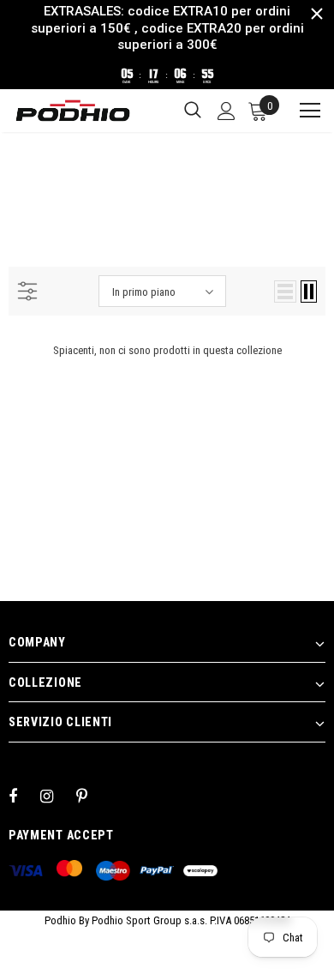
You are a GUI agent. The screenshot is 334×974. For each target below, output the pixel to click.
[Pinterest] (91, 795)
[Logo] (73, 110)
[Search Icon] (192, 110)
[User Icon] (227, 111)
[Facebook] (24, 795)
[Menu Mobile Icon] (302, 110)
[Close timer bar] (317, 14)
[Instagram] (55, 795)
